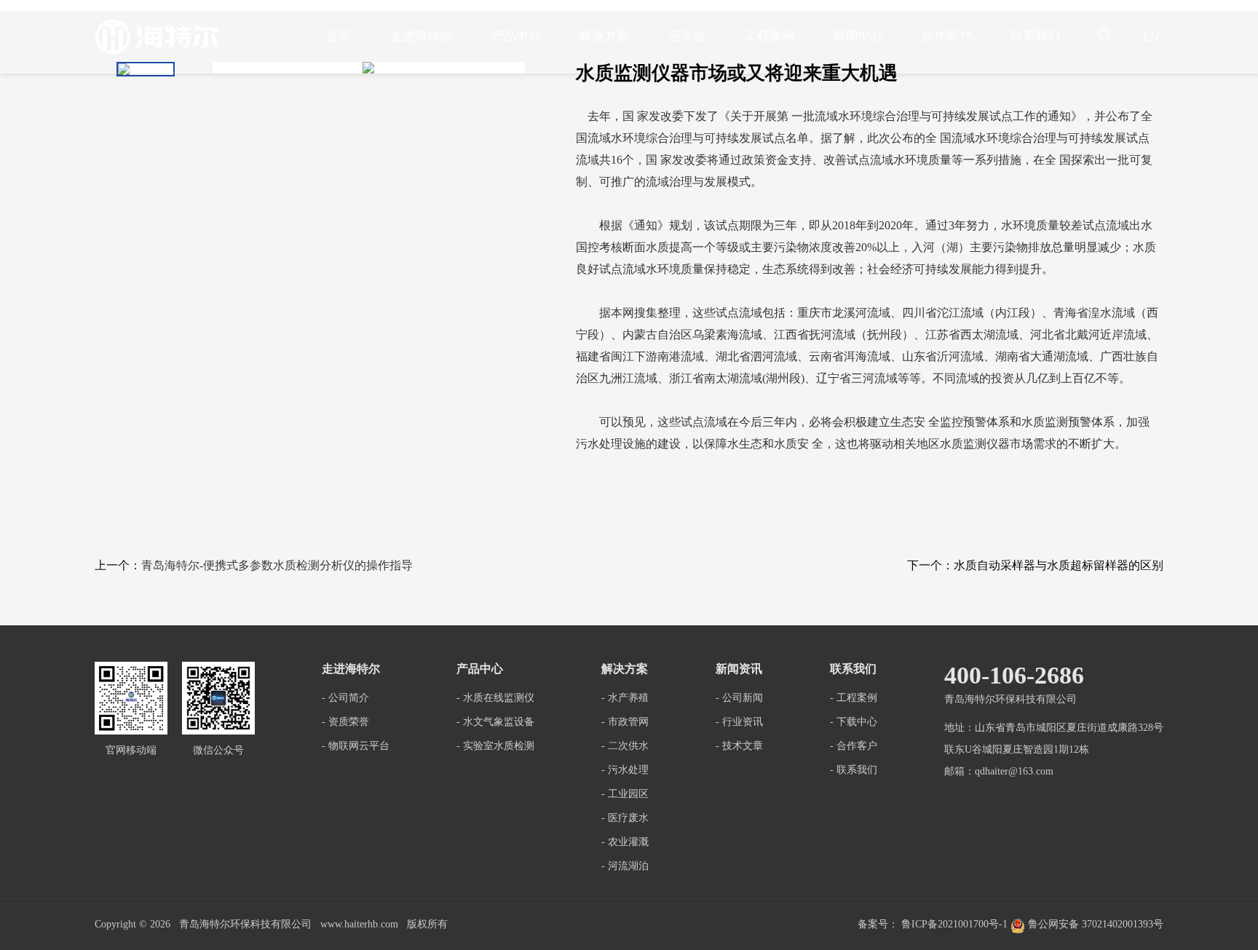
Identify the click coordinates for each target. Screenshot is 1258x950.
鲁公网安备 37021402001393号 (1094, 924)
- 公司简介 (345, 697)
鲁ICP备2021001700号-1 (954, 924)
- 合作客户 (853, 745)
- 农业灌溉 (625, 841)
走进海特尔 (421, 36)
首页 (338, 36)
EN (1151, 37)
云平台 (686, 36)
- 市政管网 (625, 721)
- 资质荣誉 (345, 721)
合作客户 (946, 36)
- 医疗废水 (625, 817)
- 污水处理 (625, 769)
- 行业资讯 (739, 721)
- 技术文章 (739, 745)
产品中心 (516, 36)
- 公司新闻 (739, 697)
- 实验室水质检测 (495, 745)
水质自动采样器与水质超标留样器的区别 (1058, 565)
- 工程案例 (853, 697)
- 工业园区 (625, 793)
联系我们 (1035, 36)
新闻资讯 (739, 668)
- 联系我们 (853, 769)
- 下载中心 (853, 721)
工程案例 (769, 36)
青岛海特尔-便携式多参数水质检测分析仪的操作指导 (277, 565)
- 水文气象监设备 (495, 721)
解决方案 (604, 36)
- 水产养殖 (625, 697)
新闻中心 (858, 36)
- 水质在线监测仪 (495, 697)
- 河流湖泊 (625, 865)
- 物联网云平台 (355, 745)
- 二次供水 (625, 745)
